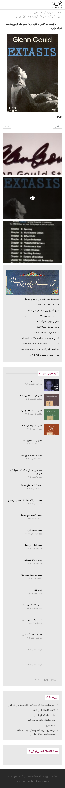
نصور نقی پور (21, 781)
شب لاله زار (36, 590)
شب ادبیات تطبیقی (33, 560)
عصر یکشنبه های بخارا (31, 515)
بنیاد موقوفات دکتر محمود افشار (41, 720)
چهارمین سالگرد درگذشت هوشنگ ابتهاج (26, 472)
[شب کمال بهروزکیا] (51, 549)
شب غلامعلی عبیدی (33, 381)
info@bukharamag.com (35, 344)
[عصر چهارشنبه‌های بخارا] (51, 400)
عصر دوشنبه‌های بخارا (32, 425)
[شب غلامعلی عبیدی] (51, 385)
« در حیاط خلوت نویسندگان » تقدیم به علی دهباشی (31, 705)
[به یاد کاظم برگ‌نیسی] (51, 639)
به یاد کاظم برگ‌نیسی (32, 635)
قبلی (57, 126)
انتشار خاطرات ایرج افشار (43, 710)
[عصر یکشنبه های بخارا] (51, 519)
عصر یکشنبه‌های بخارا (32, 440)
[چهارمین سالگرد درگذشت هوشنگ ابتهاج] (51, 474)
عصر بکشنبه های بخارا (31, 485)
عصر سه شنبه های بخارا (31, 455)
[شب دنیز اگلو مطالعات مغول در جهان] (51, 504)
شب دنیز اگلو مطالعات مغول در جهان (25, 500)
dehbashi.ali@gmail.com (33, 338)
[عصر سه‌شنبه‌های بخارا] (51, 414)
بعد (7, 126)
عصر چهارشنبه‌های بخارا (31, 396)
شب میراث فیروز (34, 530)
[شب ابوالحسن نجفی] (51, 624)
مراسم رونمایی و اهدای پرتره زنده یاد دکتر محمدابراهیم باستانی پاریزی (36, 732)
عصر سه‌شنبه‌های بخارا (31, 410)
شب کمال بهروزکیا (33, 545)
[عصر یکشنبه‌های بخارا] (51, 444)
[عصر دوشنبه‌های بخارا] (51, 429)
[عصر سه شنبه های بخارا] (51, 459)
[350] (32, 154)
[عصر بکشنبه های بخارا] (51, 489)
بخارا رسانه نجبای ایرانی (44, 715)
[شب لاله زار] (51, 594)
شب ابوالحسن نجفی (32, 620)
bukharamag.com (29, 349)
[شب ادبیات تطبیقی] (51, 564)
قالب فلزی (50, 725)
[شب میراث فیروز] (51, 534)
